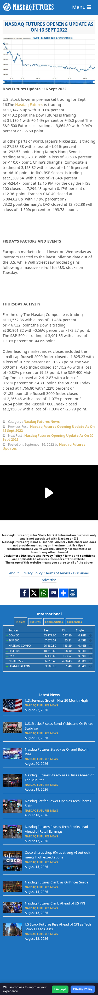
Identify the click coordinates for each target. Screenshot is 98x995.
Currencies (74, 622)
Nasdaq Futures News (42, 421)
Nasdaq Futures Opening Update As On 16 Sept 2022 (49, 27)
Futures (35, 622)
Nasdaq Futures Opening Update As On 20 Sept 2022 (48, 437)
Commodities (54, 622)
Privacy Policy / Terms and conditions (68, 555)
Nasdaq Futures (29, 104)
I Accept (60, 989)
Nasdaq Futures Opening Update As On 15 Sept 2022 (49, 428)
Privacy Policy (82, 989)
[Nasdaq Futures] (49, 7)
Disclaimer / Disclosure (19, 555)
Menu (79, 7)
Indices (20, 622)
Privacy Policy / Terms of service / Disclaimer (55, 573)
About (14, 573)
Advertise (49, 579)
